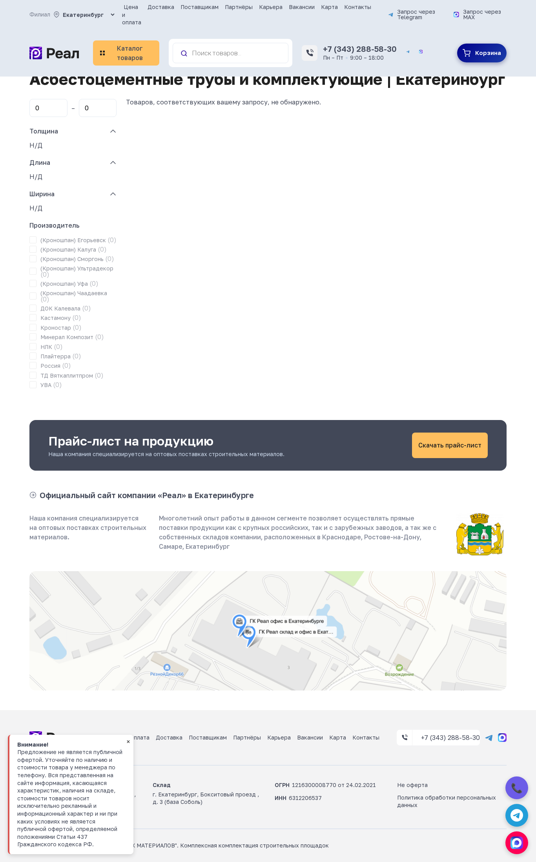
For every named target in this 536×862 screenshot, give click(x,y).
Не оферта (412, 785)
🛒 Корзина (482, 53)
